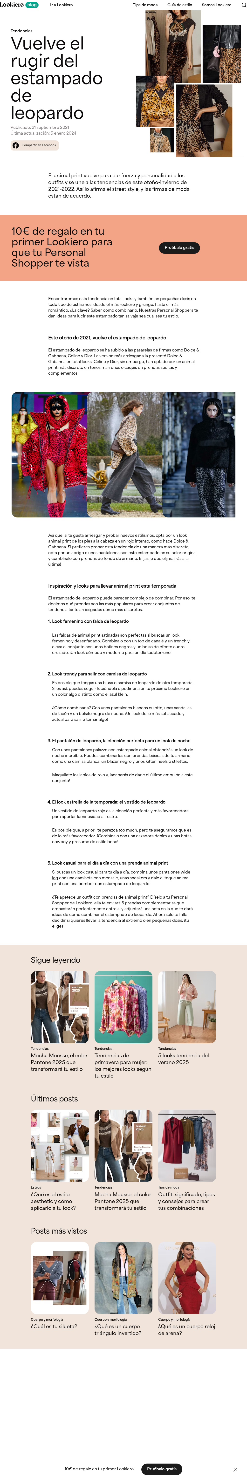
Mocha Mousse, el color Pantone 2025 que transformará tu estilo (59, 1062)
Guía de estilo (179, 5)
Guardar (235, 18)
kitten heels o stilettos (166, 762)
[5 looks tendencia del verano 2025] (187, 1007)
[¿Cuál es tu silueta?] (60, 1278)
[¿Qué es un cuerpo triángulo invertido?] (123, 1278)
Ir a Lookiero (61, 5)
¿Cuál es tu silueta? (54, 1326)
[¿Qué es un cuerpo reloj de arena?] (187, 1278)
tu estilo (170, 316)
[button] (235, 1469)
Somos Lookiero (217, 5)
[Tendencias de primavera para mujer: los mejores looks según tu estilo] (123, 1007)
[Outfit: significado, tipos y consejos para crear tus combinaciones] (187, 1146)
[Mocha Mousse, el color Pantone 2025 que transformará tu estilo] (60, 1007)
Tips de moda (145, 5)
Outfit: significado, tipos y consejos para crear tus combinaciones (186, 1201)
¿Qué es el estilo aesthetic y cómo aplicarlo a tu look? (53, 1201)
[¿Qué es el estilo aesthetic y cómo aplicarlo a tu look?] (60, 1146)
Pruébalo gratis (179, 248)
